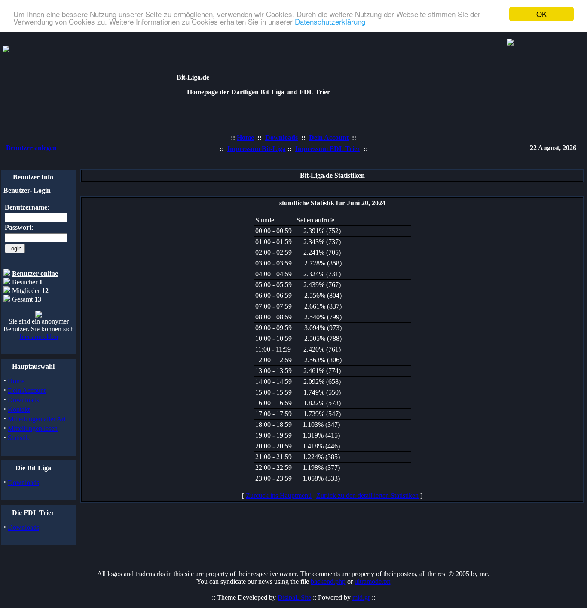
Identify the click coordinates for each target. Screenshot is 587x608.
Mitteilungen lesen (33, 428)
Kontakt (19, 409)
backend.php (328, 581)
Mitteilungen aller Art (37, 419)
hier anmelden (39, 336)
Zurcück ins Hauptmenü (279, 495)
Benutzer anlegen (31, 147)
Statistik (18, 437)
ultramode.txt (372, 581)
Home (16, 381)
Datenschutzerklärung (330, 21)
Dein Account (27, 390)
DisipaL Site (294, 597)
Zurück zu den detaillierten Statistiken (367, 495)
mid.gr (361, 597)
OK (541, 14)
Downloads (23, 400)
